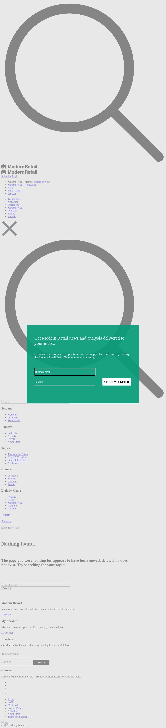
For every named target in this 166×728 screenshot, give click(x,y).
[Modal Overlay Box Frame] (83, 364)
